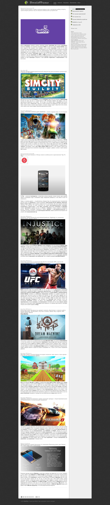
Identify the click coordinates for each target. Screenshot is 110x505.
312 (36, 497)
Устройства (27, 443)
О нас (55, 3)
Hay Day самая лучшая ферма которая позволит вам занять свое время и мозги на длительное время (43, 354)
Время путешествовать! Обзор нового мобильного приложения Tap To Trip (43, 155)
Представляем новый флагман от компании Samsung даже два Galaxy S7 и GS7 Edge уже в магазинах (43, 444)
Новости (60, 2)
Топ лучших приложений (78, 14)
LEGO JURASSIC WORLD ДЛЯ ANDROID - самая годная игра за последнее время (44, 112)
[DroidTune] (36, 5)
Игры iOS (25, 70)
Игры (79, 2)
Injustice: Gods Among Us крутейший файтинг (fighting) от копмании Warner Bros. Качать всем (42, 218)
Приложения (73, 2)
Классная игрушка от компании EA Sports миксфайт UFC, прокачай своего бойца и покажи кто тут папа (42, 262)
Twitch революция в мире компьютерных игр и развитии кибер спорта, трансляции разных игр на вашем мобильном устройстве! (43, 9)
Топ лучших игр (76, 16)
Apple (55, 2)
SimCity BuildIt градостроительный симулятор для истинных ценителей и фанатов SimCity (44, 72)
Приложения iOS (30, 8)
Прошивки (66, 2)
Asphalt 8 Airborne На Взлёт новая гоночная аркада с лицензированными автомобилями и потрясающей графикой (44, 399)
